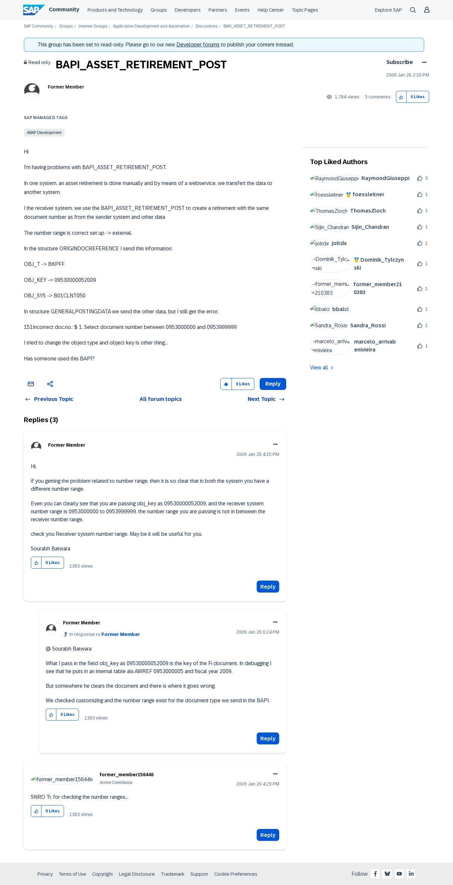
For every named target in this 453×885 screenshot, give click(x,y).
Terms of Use (72, 874)
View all (319, 367)
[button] (401, 97)
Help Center (271, 10)
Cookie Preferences (235, 874)
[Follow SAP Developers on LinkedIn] (411, 873)
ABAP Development (44, 132)
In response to (104, 634)
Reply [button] (273, 384)
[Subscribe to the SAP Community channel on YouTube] (399, 873)
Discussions (207, 26)
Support (199, 874)
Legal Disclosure (137, 874)
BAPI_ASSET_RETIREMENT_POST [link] (254, 26)
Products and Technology (115, 10)
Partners (218, 10)
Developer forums (198, 44)
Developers (188, 10)
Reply (268, 587)
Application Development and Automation (151, 26)
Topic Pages (305, 10)
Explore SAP (388, 10)
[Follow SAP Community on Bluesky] (387, 873)
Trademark (172, 874)
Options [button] (423, 62)
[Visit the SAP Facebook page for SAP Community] (375, 873)
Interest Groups (93, 26)
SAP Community (38, 26)
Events (242, 10)
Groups (159, 10)
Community (64, 9)
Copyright (102, 874)
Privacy (45, 874)
